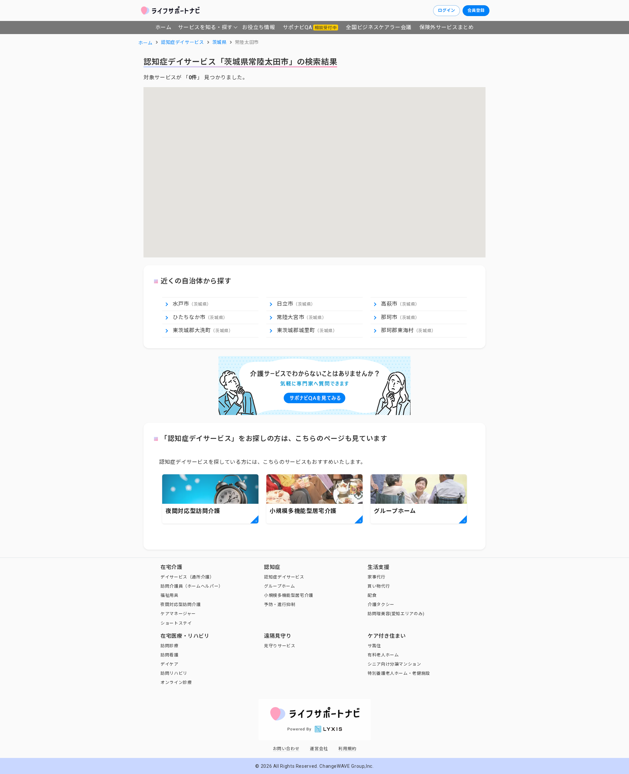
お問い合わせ (286, 748)
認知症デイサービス (284, 577)
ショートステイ (176, 623)
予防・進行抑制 (279, 604)
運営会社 (319, 748)
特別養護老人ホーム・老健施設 (399, 673)
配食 (372, 595)
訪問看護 (170, 654)
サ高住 (374, 645)
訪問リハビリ (174, 673)
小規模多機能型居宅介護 (288, 595)
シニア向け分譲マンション (394, 664)
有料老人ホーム (383, 654)
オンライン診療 (176, 682)
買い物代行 (379, 586)
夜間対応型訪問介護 (181, 604)
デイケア (170, 664)
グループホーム (279, 586)
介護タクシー (381, 604)
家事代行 (377, 577)
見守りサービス (279, 645)
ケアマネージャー (178, 613)
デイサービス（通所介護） (187, 577)
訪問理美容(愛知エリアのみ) (396, 613)
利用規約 (347, 748)
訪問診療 (170, 645)
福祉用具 (170, 595)
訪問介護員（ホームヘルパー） (192, 586)
